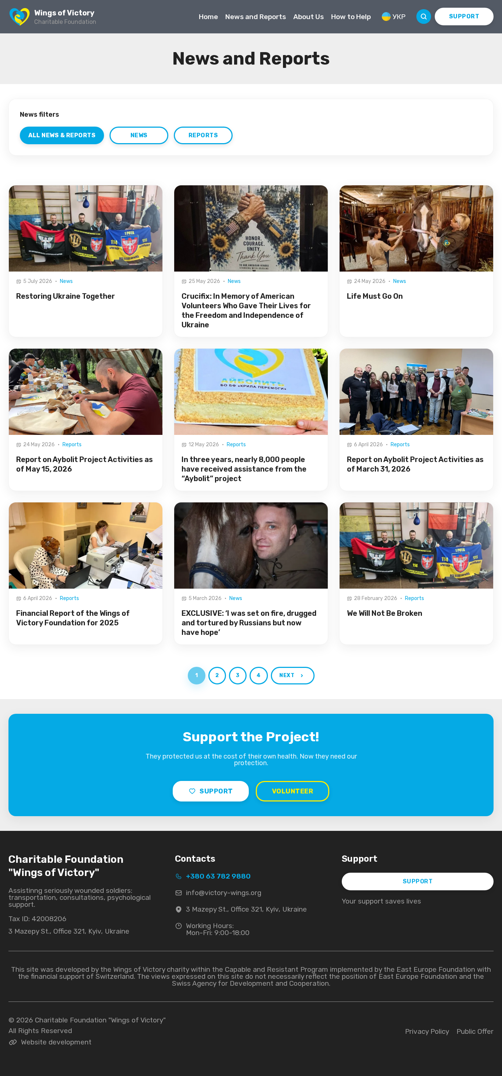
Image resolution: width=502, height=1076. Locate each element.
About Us (308, 16)
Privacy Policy (427, 1031)
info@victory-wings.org (223, 893)
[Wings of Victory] (19, 17)
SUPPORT (464, 16)
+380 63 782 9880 (218, 876)
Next (286, 675)
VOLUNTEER (292, 791)
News (139, 135)
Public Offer (475, 1031)
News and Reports (255, 16)
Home (208, 16)
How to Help (351, 16)
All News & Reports (62, 135)
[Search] (423, 16)
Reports (203, 135)
